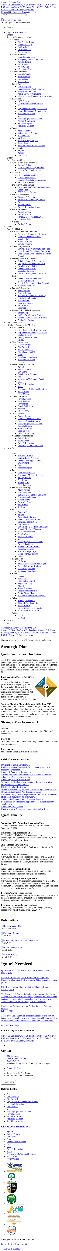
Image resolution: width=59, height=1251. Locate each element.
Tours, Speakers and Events (30, 608)
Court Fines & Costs (26, 57)
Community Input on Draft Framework (21, 940)
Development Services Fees (30, 278)
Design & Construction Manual (31, 263)
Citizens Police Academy (28, 458)
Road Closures (24, 143)
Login (7, 1248)
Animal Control (24, 131)
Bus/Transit (22, 155)
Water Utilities (24, 135)
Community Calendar (27, 177)
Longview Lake (24, 219)
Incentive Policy (25, 239)
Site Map (17, 1248)
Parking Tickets (24, 62)
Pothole (21, 586)
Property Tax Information (29, 546)
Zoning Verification (26, 320)
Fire (19, 377)
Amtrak (21, 153)
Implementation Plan (13, 926)
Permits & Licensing (26, 121)
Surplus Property (25, 244)
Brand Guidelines (25, 406)
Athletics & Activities (27, 197)
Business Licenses (25, 455)
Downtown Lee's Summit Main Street (34, 187)
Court (20, 354)
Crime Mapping (24, 86)
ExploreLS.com (24, 224)
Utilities (21, 556)
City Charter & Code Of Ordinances (22, 1101)
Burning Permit (24, 293)
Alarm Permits (24, 290)
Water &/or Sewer (25, 69)
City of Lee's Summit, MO (16, 1126)
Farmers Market (24, 214)
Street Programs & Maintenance (31, 145)
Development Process (27, 268)
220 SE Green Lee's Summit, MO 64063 (18, 1057)
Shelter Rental (24, 605)
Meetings (22, 618)
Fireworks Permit (25, 303)
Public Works (23, 391)
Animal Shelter (24, 438)
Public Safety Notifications (29, 94)
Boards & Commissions (28, 357)
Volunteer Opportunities (28, 571)
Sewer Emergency (25, 588)
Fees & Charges (24, 534)
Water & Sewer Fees (26, 286)
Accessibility (22, 1244)
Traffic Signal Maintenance (29, 593)
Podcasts (21, 409)
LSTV (20, 615)
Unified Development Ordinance (32, 273)
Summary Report (11, 933)
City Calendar (24, 524)
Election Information (26, 113)
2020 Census (23, 101)
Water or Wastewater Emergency (32, 595)
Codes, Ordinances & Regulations (32, 111)
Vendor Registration (26, 568)
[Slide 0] (2, 638)
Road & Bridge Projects (28, 140)
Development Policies (27, 266)
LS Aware (22, 561)
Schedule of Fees (25, 241)
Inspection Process (26, 271)
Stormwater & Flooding (28, 554)
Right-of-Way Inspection (28, 603)
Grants (20, 465)
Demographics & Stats (27, 337)
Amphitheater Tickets (27, 517)
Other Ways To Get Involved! (30, 445)
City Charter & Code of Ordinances (33, 330)
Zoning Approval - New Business (32, 318)
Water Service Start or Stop (29, 610)
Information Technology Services (32, 379)
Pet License (23, 64)
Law (20, 381)
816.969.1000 (13, 1061)
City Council (23, 347)
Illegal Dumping (25, 583)
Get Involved (15, 12)
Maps (20, 116)
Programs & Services (27, 91)
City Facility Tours (26, 42)
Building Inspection (26, 600)
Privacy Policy (7, 1244)
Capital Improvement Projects (30, 103)
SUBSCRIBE (8, 1082)
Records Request (25, 123)
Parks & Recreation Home (29, 207)
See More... (23, 308)
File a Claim (23, 578)
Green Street (23, 190)
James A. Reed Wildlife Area (30, 217)
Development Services (27, 374)
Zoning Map (23, 313)
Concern (21, 576)
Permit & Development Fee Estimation (34, 283)
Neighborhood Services (28, 133)
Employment (23, 463)
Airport (21, 150)
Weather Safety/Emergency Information (35, 96)
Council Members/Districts (29, 529)
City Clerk (22, 372)
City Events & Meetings (28, 175)
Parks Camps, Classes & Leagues (32, 563)
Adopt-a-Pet (23, 512)
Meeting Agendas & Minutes (30, 118)
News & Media (24, 74)
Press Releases (24, 76)
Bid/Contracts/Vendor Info (29, 519)
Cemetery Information (27, 522)
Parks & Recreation (26, 182)
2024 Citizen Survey (26, 433)
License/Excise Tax (26, 281)
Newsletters (23, 79)
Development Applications (29, 460)
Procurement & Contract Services (32, 389)
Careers (4, 12)
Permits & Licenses (15, 1116)
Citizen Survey (10, 954)
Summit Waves (24, 204)
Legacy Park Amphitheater (29, 170)
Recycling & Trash (26, 126)
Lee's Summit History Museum (31, 167)
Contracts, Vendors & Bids (29, 236)
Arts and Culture (25, 165)
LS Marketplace (24, 49)
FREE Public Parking (27, 192)
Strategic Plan (24, 431)
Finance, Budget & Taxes (29, 421)
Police (20, 386)
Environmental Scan (13, 947)
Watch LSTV (23, 81)
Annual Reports (24, 416)
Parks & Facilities (25, 544)
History (21, 340)
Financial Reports (25, 536)
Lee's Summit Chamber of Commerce (34, 251)
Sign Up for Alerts (15, 1121)
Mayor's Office (24, 345)
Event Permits (24, 300)
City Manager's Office (27, 352)
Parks (20, 202)
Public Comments (25, 52)
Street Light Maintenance (28, 591)
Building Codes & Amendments (31, 261)
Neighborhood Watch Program (31, 89)
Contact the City (29, 12)
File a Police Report (26, 581)
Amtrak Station (24, 212)
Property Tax (23, 67)
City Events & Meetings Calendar (32, 108)
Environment (23, 441)
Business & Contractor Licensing (32, 234)
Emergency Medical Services (30, 59)
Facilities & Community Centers (31, 199)
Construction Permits (27, 298)
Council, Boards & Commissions (32, 180)
